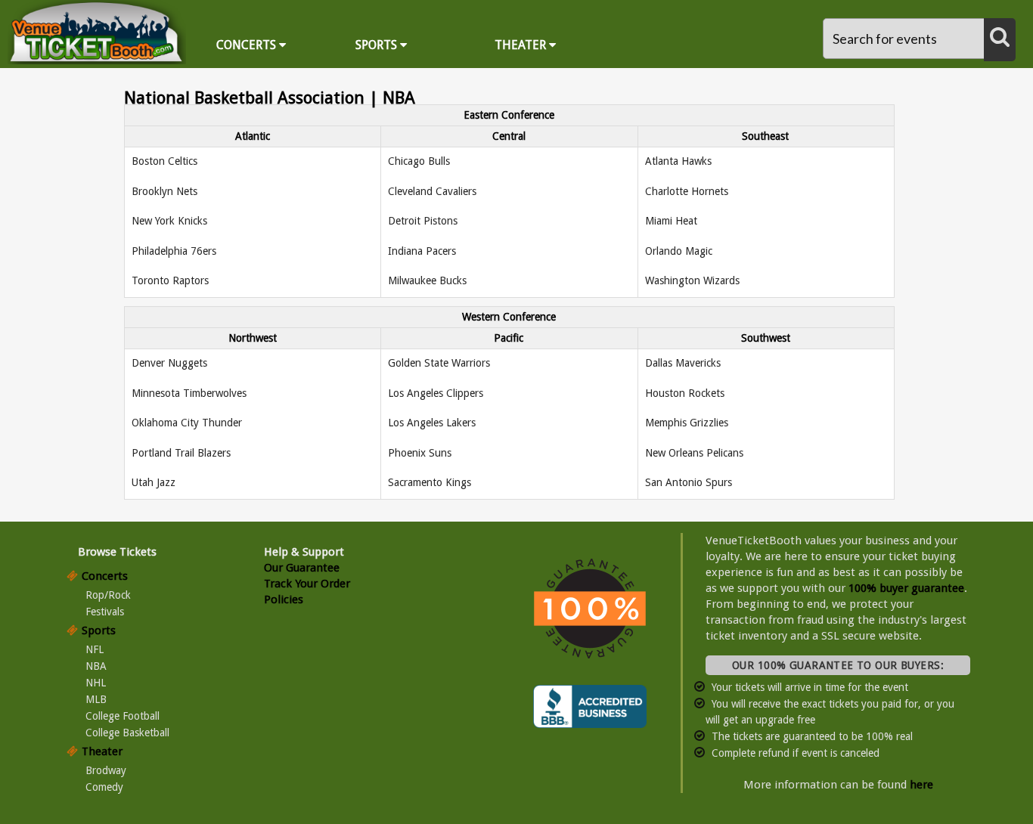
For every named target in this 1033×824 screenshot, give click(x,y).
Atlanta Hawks (678, 161)
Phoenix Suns (419, 453)
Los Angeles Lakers (432, 423)
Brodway (105, 770)
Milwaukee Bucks (427, 280)
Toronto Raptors (170, 280)
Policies (283, 599)
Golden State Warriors (439, 363)
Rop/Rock (108, 595)
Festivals (104, 612)
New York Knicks (169, 221)
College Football (122, 716)
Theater (522, 45)
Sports (377, 45)
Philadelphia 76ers (174, 251)
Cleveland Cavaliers (432, 191)
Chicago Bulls (419, 161)
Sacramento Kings (429, 482)
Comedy (104, 787)
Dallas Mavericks (683, 363)
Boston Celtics (164, 161)
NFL (94, 649)
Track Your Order (307, 583)
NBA (96, 666)
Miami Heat (671, 221)
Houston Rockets (684, 393)
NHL (95, 683)
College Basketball (127, 732)
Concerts (247, 45)
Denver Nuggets (169, 363)
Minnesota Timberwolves (189, 393)
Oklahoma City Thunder (187, 423)
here (921, 784)
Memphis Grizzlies (686, 423)
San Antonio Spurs (688, 482)
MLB (96, 699)
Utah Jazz (153, 482)
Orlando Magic (678, 251)
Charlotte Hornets (686, 191)
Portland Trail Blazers (181, 453)
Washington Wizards (692, 280)
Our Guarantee (302, 568)
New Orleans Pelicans (694, 453)
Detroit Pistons (423, 221)
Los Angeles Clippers (435, 393)
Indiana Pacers (422, 251)
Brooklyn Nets (164, 191)
